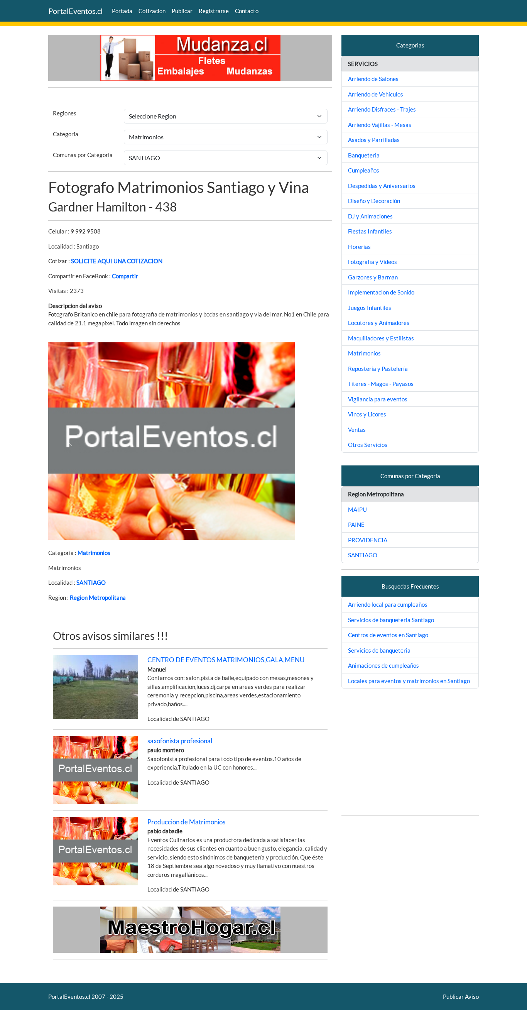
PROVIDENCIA (367, 539)
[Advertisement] (410, 755)
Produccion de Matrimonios (186, 822)
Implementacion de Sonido (381, 292)
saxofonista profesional (179, 741)
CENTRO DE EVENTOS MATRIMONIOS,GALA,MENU (225, 660)
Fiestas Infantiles (370, 231)
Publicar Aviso (461, 996)
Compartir (125, 275)
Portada (122, 10)
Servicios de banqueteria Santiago (391, 619)
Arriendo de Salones (373, 78)
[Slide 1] (190, 529)
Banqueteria (364, 155)
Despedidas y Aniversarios (382, 185)
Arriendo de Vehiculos (375, 94)
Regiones (64, 113)
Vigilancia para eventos (377, 399)
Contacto (246, 10)
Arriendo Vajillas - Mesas (379, 124)
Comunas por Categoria (83, 154)
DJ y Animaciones (370, 216)
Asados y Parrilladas (374, 139)
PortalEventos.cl (75, 10)
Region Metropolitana (98, 597)
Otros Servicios (367, 444)
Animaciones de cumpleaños (383, 665)
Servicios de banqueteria (379, 650)
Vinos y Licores (367, 414)
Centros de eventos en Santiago (388, 634)
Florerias (359, 246)
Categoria (65, 133)
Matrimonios (94, 552)
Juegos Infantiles (369, 307)
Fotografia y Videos (372, 261)
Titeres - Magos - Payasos (381, 383)
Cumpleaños (363, 170)
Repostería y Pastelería (378, 368)
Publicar (182, 10)
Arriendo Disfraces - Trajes (382, 109)
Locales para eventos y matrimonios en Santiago (409, 680)
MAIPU (357, 509)
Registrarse (214, 10)
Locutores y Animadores (378, 322)
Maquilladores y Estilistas (381, 338)
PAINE (356, 524)
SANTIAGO (91, 582)
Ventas (357, 429)
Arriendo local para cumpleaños (387, 604)
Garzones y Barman (373, 277)
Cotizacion (152, 10)
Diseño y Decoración (374, 200)
